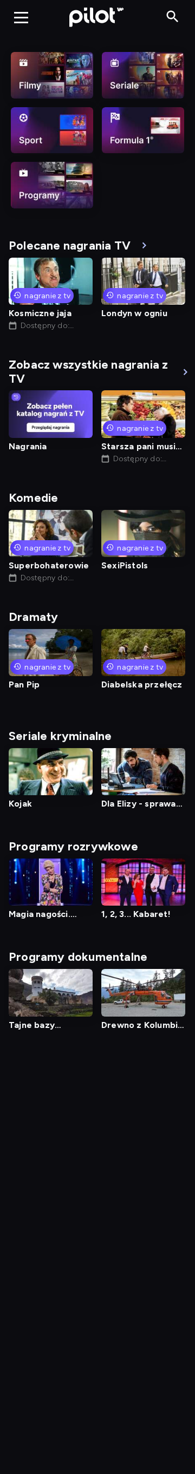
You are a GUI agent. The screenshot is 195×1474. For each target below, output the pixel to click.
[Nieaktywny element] (52, 75)
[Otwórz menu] (21, 17)
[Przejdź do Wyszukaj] (172, 17)
